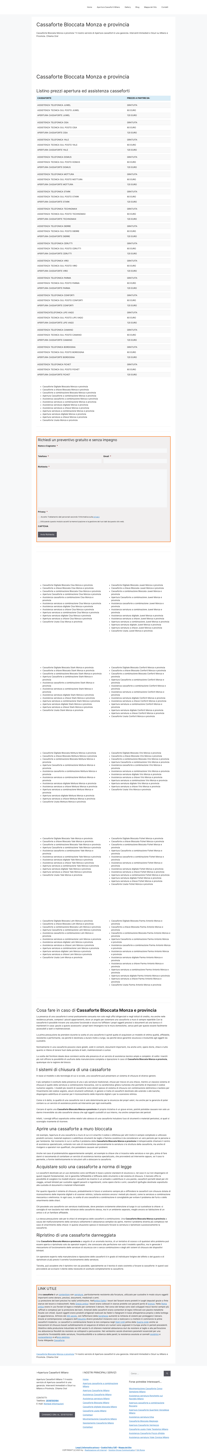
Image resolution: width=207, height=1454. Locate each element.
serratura (78, 1294)
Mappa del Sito (150, 7)
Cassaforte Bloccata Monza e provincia (55, 1354)
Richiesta (44, 466)
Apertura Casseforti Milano (108, 7)
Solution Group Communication (122, 1450)
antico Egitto (100, 1300)
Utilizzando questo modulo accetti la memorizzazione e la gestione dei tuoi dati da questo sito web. (82, 522)
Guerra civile (143, 1322)
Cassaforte (59, 1340)
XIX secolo (72, 1316)
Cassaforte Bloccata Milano (96, 1402)
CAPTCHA (43, 526)
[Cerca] (167, 1373)
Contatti (164, 7)
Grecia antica (81, 1304)
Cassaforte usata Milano (94, 1411)
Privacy (43, 512)
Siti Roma (141, 1450)
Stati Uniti (120, 1322)
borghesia (103, 1316)
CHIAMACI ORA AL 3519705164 (57, 1414)
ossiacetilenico (45, 1337)
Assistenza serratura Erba (141, 1417)
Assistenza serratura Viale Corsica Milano (149, 1437)
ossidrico (154, 1334)
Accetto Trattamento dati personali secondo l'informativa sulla (70, 517)
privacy (96, 517)
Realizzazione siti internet (96, 1450)
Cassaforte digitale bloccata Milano (100, 1407)
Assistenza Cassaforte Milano (97, 1394)
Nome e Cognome (48, 446)
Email (107, 456)
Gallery (128, 7)
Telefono (43, 456)
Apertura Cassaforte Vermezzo (144, 1425)
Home (89, 7)
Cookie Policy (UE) (109, 1447)
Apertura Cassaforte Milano (96, 1390)
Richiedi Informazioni (54, 1404)
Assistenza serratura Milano (96, 1398)
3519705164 (52, 1400)
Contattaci (88, 1415)
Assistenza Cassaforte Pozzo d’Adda (147, 1433)
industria (81, 1319)
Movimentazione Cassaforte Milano (100, 1419)
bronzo (151, 1304)
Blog (137, 7)
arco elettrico (63, 1337)
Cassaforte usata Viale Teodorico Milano (148, 1429)
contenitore (64, 1294)
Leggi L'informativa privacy (87, 1447)
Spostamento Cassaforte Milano (98, 1423)
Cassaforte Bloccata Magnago (143, 1421)
